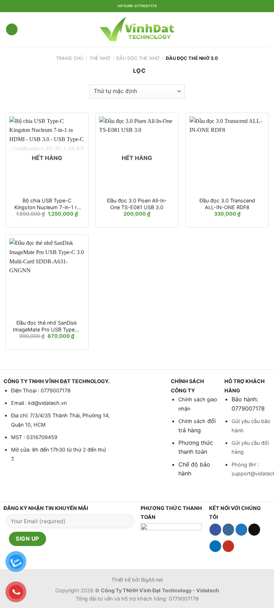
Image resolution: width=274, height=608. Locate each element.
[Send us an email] (254, 530)
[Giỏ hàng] (265, 29)
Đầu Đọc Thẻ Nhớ (137, 58)
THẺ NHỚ (100, 58)
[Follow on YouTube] (228, 546)
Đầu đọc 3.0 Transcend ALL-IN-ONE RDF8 (227, 203)
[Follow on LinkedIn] (215, 546)
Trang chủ (69, 58)
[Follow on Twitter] (241, 530)
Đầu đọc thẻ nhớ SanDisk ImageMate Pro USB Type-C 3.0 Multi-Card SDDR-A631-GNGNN (47, 326)
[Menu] (11, 29)
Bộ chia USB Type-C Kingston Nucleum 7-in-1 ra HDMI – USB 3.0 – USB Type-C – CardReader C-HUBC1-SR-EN (47, 204)
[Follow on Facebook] (215, 530)
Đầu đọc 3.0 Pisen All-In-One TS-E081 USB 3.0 (137, 203)
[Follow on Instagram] (228, 530)
